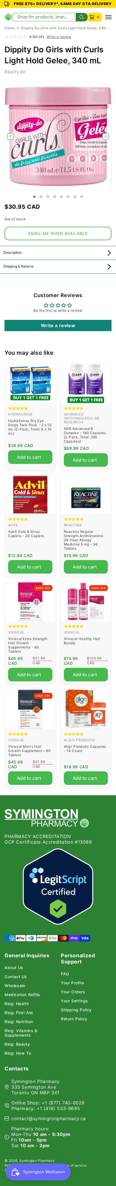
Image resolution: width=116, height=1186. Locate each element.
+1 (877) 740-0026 (63, 1103)
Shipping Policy (76, 1010)
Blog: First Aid (19, 1012)
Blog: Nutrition (19, 1021)
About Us (14, 967)
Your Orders (73, 992)
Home (9, 28)
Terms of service (73, 1165)
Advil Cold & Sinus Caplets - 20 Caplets (26, 533)
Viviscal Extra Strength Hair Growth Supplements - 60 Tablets (28, 645)
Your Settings (74, 1001)
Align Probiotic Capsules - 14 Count (85, 748)
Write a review (58, 37)
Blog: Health (17, 1003)
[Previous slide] (10, 136)
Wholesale (15, 985)
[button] (34, 197)
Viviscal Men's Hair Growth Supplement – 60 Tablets (29, 750)
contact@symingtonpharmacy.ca (48, 1118)
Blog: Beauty (17, 1044)
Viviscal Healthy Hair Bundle (82, 641)
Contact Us (16, 976)
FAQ (65, 974)
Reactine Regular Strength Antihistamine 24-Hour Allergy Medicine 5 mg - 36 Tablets (83, 540)
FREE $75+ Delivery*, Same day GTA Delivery (62, 4)
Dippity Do (15, 71)
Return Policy (74, 1019)
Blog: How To (18, 1053)
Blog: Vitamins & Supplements (21, 1032)
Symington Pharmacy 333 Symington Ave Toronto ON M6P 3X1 (35, 1087)
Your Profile (72, 983)
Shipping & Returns (18, 266)
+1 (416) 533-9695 (58, 1108)
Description (12, 252)
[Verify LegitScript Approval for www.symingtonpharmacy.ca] (58, 886)
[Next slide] (105, 136)
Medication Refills (22, 994)
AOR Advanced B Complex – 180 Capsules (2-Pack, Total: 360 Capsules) (85, 434)
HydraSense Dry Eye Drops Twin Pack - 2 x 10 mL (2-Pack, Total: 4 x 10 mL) (30, 427)
